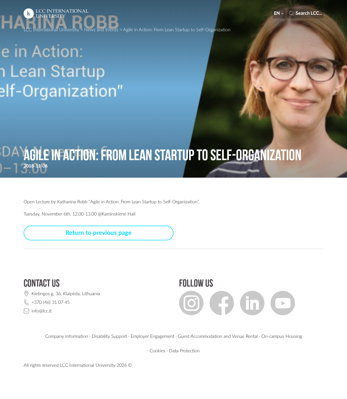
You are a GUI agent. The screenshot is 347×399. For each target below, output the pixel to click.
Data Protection (184, 351)
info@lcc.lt (41, 311)
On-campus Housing (281, 336)
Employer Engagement (152, 336)
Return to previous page (99, 233)
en (277, 13)
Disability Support (109, 336)
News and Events (101, 30)
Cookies (157, 351)
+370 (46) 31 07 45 (50, 302)
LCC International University (51, 30)
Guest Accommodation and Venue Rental (218, 336)
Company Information (66, 336)
